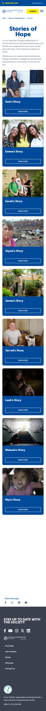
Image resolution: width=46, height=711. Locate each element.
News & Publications (17, 18)
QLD (4, 18)
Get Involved (10, 651)
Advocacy (9, 663)
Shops (8, 657)
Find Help (9, 646)
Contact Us (10, 668)
